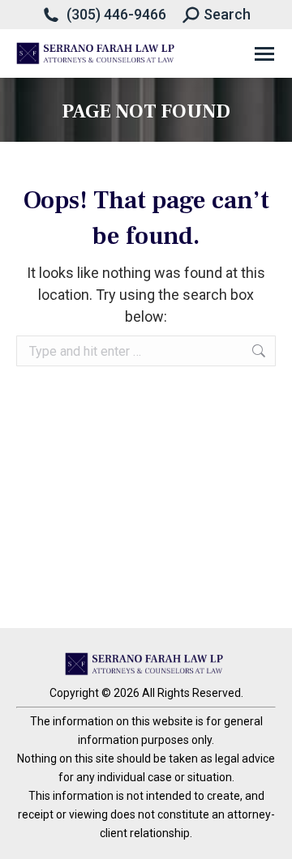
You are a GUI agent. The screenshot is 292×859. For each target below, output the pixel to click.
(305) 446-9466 (116, 14)
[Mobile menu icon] (264, 54)
